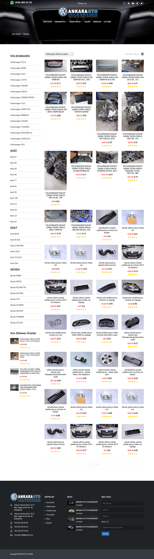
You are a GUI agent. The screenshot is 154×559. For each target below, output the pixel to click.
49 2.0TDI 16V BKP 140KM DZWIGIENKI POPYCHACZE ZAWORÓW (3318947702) (30, 371)
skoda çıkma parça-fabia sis (133, 229)
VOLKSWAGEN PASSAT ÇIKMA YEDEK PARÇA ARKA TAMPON (55, 227)
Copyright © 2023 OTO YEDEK (21, 554)
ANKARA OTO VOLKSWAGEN (87, 502)
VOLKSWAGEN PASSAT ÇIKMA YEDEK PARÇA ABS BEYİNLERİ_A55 (81, 227)
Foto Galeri (50, 515)
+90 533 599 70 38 (21, 531)
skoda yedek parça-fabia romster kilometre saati (107, 334)
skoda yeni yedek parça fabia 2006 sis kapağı (81, 334)
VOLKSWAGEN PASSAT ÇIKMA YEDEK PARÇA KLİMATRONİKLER (81, 168)
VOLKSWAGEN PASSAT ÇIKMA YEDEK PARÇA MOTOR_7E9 (133, 136)
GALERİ (87, 22)
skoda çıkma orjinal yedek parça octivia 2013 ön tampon (133, 265)
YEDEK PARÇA (74, 22)
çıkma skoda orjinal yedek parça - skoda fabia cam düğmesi (81, 372)
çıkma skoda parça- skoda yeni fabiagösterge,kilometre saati (133, 336)
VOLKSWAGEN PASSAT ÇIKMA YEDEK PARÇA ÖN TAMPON (56, 77)
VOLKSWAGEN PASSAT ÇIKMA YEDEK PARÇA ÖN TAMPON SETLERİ (107, 77)
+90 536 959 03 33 (21, 527)
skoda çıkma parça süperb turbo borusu (107, 264)
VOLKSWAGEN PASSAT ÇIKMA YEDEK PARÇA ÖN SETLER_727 (133, 77)
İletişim (49, 523)
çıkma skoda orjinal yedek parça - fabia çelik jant (107, 372)
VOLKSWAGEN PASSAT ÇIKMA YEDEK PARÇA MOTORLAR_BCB (107, 136)
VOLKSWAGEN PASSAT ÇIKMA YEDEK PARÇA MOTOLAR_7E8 (55, 195)
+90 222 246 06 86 (21, 523)
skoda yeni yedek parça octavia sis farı (55, 334)
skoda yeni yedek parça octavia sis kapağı (107, 299)
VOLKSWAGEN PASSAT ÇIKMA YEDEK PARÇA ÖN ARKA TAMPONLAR (56, 109)
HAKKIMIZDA (60, 22)
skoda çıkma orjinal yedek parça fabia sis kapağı (81, 300)
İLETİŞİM (107, 22)
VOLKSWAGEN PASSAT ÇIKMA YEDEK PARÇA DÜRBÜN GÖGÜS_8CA (107, 168)
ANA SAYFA (47, 22)
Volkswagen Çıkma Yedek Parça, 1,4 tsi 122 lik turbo (30, 340)
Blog (48, 519)
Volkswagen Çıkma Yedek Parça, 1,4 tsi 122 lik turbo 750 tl (30, 355)
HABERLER (97, 22)
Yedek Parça (51, 511)
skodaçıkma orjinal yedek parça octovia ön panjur (107, 230)
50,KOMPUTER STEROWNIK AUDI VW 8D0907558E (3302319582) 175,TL (30, 387)
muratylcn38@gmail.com (23, 535)
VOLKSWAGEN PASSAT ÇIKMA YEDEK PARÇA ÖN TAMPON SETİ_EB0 (81, 77)
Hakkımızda (50, 507)
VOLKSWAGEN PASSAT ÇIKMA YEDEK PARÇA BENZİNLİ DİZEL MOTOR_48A (133, 169)
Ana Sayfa (16, 34)
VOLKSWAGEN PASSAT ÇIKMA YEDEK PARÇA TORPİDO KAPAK (81, 109)
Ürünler (26, 34)
